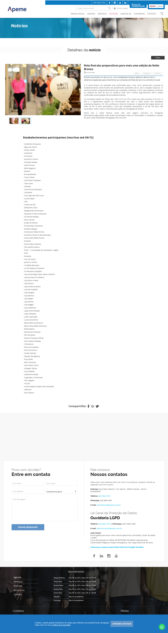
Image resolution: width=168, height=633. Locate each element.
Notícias (113, 14)
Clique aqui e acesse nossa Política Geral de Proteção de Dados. (117, 547)
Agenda (91, 14)
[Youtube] (120, 2)
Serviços (102, 14)
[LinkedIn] (101, 555)
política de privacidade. (62, 625)
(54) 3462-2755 (99, 2)
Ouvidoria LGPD (105, 518)
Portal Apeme (122, 8)
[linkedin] (125, 2)
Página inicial (78, 14)
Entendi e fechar (122, 624)
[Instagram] (114, 2)
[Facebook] (109, 2)
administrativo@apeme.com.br (109, 528)
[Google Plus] (92, 406)
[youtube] (116, 555)
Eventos (157, 73)
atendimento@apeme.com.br (109, 505)
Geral (137, 73)
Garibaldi (147, 73)
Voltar (157, 57)
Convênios (139, 14)
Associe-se (126, 14)
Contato (151, 14)
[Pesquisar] (109, 8)
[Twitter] (97, 406)
